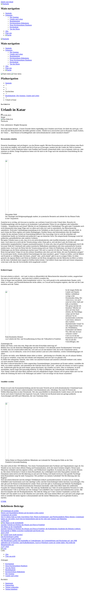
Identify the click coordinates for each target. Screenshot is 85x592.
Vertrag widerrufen (11, 587)
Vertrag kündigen (11, 589)
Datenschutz (9, 585)
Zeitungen (8, 15)
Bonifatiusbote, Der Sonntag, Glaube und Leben (22, 96)
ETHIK (3, 501)
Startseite (8, 13)
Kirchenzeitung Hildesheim (19, 23)
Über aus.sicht (10, 556)
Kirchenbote (14, 27)
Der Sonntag (14, 17)
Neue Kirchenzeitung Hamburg (21, 25)
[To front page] (3, 548)
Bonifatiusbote (15, 21)
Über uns (8, 33)
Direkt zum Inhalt (7, 2)
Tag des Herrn (15, 29)
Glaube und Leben (16, 19)
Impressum (9, 583)
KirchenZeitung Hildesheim (15, 572)
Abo (6, 31)
